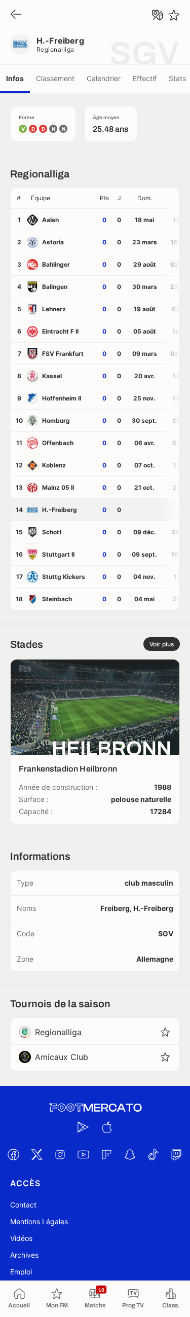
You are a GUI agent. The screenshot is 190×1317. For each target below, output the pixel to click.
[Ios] (107, 1127)
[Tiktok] (153, 1154)
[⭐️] (174, 15)
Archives (24, 1255)
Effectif (145, 78)
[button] (61, 198)
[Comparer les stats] (157, 15)
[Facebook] (13, 1154)
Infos (15, 78)
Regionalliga (55, 49)
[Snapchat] (130, 1154)
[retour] (16, 15)
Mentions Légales (39, 1221)
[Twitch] (176, 1154)
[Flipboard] (107, 1154)
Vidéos (21, 1238)
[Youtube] (83, 1154)
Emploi (21, 1271)
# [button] (19, 198)
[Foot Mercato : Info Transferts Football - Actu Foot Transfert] (95, 1107)
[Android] (83, 1127)
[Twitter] (37, 1154)
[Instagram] (60, 1154)
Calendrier (104, 78)
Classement (55, 78)
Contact (23, 1204)
